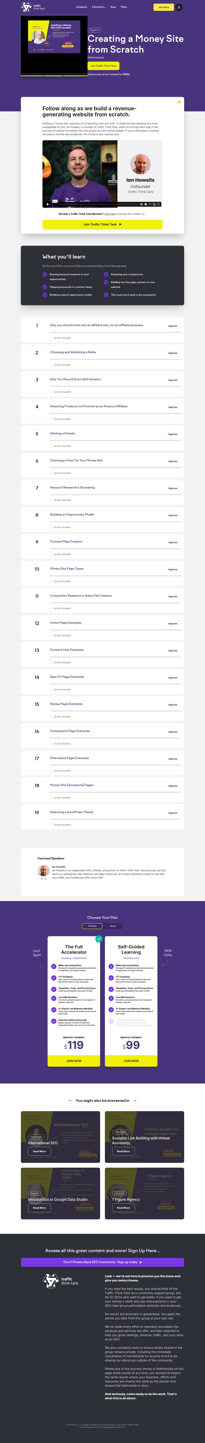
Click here (110, 213)
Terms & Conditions (106, 1425)
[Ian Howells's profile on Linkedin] (46, 879)
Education (98, 7)
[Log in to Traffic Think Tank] (179, 7)
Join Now (163, 7)
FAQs (124, 7)
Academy (81, 7)
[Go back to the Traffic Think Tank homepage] (33, 7)
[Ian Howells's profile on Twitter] (42, 879)
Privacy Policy (121, 1425)
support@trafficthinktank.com (113, 1427)
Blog (113, 7)
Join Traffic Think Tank (103, 65)
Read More (39, 1151)
